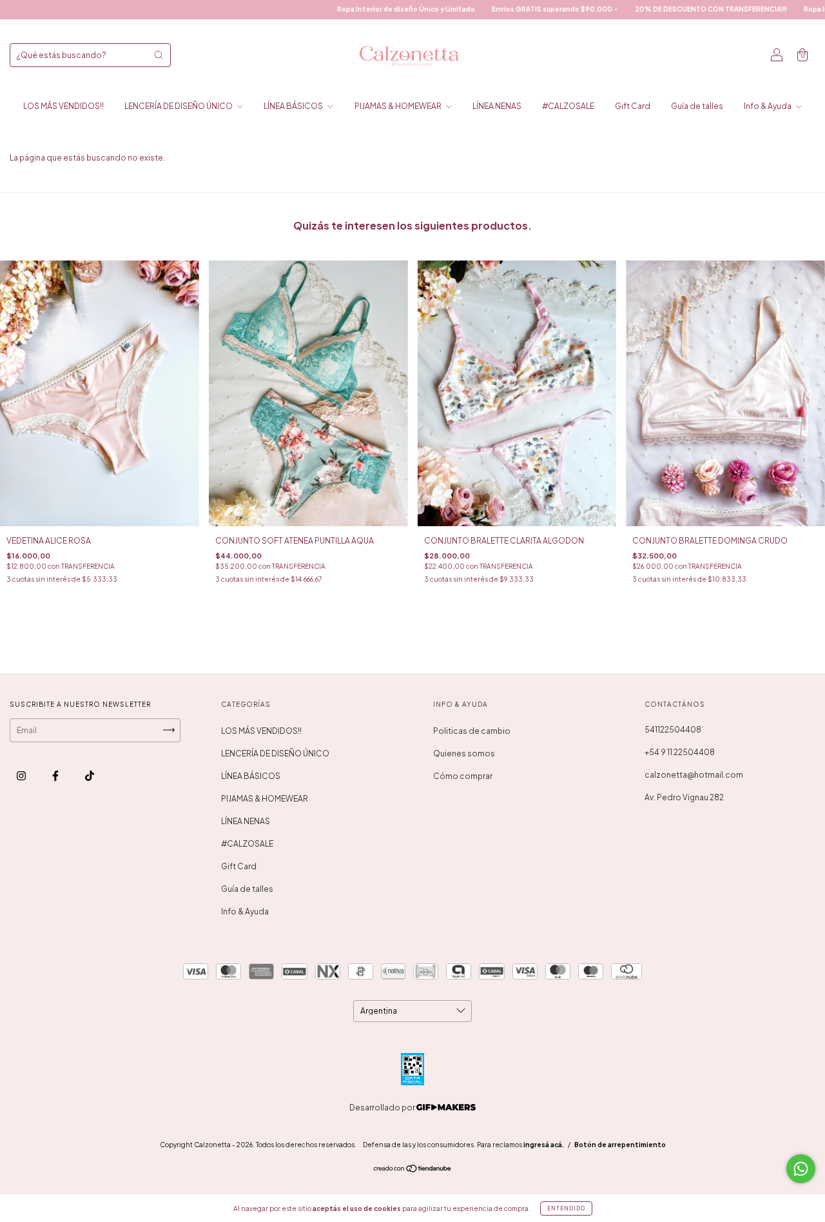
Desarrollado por (382, 1107)
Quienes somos (464, 753)
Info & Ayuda (768, 106)
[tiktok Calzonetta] (89, 775)
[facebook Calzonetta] (56, 775)
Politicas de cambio (471, 731)
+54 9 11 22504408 (680, 752)
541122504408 (673, 729)
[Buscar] (159, 55)
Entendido (566, 1208)
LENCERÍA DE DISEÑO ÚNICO (179, 106)
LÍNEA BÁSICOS (294, 106)
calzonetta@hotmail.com (694, 775)
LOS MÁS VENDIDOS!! (63, 106)
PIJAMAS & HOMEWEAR (398, 106)
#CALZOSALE (568, 106)
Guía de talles (697, 106)
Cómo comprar (462, 776)
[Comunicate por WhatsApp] (800, 1168)
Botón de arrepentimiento (620, 1144)
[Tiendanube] (413, 1170)
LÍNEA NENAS (496, 106)
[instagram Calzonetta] (22, 775)
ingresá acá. (543, 1144)
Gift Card (632, 106)
